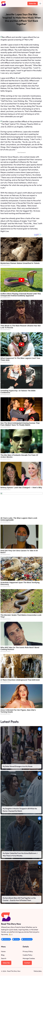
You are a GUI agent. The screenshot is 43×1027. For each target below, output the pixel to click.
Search (3, 958)
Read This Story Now (11, 924)
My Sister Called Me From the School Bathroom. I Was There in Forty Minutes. (20, 854)
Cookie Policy (27, 955)
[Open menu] (40, 3)
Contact (27, 963)
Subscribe (32, 3)
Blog (2, 955)
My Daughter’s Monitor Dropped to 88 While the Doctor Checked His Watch (20, 810)
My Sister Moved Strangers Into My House (17, 766)
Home (3, 951)
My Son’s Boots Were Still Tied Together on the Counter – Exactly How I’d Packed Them (19, 899)
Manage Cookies (29, 958)
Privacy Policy (28, 951)
